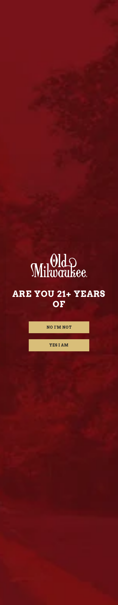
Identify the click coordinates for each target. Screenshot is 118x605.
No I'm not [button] (59, 327)
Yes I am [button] (59, 345)
